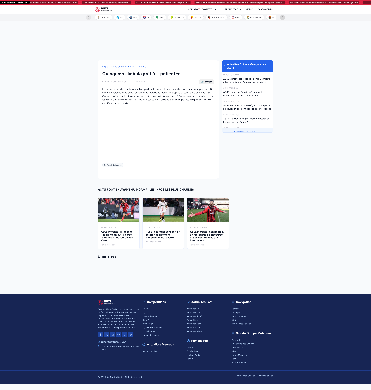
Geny (234, 358)
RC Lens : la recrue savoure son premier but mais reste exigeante (316, 2)
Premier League (149, 316)
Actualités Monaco (195, 331)
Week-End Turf (238, 347)
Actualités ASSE (194, 316)
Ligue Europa (148, 331)
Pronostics (231, 9)
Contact (235, 308)
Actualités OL (193, 320)
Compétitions (209, 9)
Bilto (234, 351)
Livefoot (191, 347)
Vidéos (249, 9)
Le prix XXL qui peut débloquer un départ (99, 2)
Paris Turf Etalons (240, 362)
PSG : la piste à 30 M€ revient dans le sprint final (155, 2)
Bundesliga (147, 323)
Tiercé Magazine (239, 355)
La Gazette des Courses (243, 343)
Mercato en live (149, 351)
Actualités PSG (194, 308)
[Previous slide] (88, 17)
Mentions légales (239, 316)
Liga (144, 312)
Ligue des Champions (152, 327)
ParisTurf (236, 340)
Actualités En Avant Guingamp (129, 66)
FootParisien (192, 351)
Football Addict (194, 355)
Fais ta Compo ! (265, 9)
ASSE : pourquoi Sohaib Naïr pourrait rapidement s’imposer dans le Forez (163, 234)
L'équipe (236, 312)
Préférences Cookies (241, 323)
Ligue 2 (106, 66)
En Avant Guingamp (113, 165)
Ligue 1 (145, 308)
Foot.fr (190, 358)
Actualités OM (193, 312)
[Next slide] (282, 17)
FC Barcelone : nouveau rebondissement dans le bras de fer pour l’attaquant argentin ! (232, 2)
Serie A (145, 320)
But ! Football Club (116, 82)
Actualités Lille (193, 327)
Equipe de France (150, 335)
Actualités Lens (194, 323)
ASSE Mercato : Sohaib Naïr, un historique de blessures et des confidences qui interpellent (207, 236)
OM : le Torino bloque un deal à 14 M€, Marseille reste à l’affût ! (36, 2)
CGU (234, 320)
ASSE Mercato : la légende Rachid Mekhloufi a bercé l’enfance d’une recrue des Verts (117, 236)
